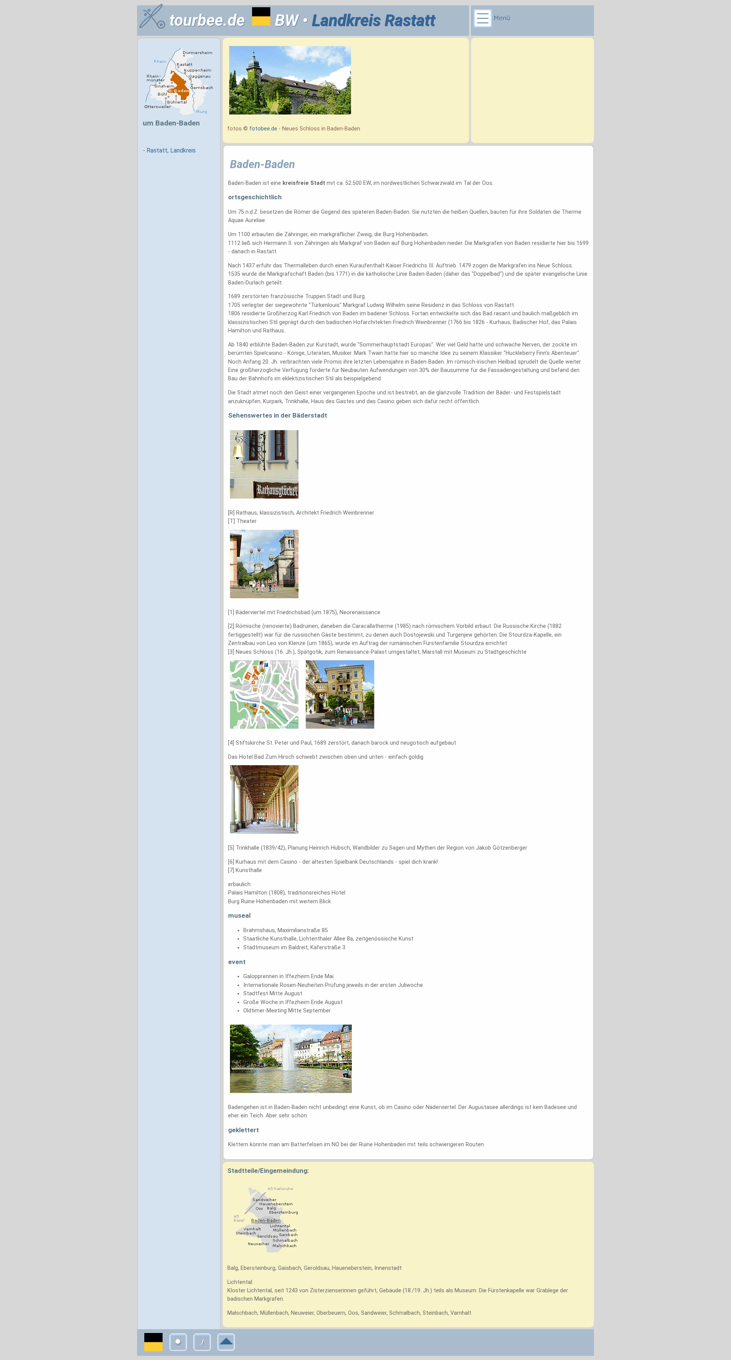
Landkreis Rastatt (373, 20)
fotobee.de (263, 129)
